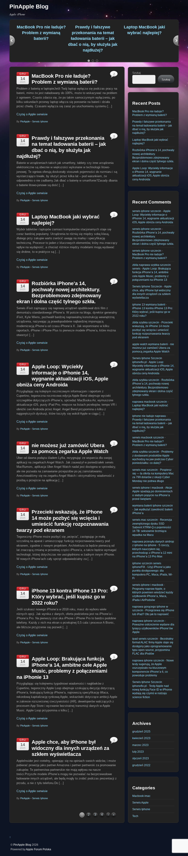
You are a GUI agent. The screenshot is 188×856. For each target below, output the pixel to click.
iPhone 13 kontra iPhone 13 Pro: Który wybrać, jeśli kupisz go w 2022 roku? (70, 597)
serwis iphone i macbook (147, 487)
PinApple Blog (22, 844)
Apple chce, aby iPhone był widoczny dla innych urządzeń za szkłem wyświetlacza (70, 748)
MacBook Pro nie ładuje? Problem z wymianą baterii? (41, 33)
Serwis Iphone (40, 121)
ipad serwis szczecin (145, 638)
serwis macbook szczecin (148, 437)
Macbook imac (141, 795)
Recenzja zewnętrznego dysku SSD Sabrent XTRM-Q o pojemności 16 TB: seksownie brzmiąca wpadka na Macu (152, 527)
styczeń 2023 (140, 758)
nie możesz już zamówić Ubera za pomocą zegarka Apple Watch (70, 448)
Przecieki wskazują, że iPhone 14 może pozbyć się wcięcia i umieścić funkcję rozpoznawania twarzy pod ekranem (62, 521)
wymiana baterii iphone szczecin (152, 505)
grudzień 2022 (141, 765)
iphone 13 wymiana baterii (148, 304)
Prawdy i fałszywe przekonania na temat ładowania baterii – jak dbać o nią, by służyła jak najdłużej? (92, 39)
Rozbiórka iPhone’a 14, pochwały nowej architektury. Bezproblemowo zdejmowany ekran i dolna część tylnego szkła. (59, 292)
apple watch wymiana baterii (150, 344)
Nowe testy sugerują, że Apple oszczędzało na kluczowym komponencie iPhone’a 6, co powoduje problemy (153, 668)
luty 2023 (138, 751)
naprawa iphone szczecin (148, 620)
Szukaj (136, 72)
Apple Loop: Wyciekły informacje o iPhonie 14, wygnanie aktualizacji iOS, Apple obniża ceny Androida (62, 376)
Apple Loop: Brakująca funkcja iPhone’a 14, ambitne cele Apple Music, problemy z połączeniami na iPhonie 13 (62, 668)
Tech (135, 816)
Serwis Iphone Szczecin (147, 286)
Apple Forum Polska (38, 849)
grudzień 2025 (141, 731)
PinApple (25, 121)
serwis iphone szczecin (146, 210)
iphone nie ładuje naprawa (149, 415)
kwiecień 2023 (141, 738)
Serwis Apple (140, 802)
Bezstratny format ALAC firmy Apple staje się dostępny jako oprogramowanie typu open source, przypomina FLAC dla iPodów (152, 646)
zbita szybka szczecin (145, 322)
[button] (12, 40)
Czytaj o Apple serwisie (32, 114)
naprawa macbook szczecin (149, 401)
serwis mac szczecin (145, 469)
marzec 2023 (140, 744)
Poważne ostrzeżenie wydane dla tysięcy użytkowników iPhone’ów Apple (153, 628)
